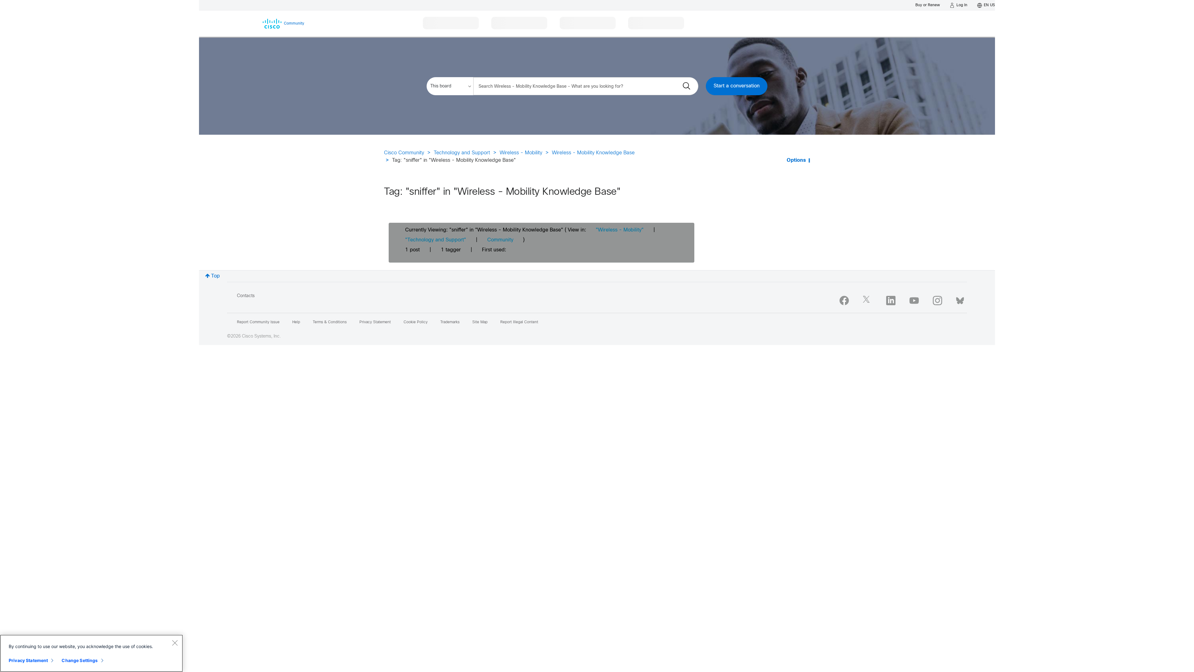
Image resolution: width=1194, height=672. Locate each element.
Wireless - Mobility (521, 153)
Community (500, 240)
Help (296, 322)
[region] (91, 653)
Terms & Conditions (330, 322)
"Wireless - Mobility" (620, 230)
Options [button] (796, 160)
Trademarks (450, 322)
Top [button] (215, 276)
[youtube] (914, 300)
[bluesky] (960, 299)
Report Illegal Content (519, 322)
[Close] (175, 643)
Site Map (480, 322)
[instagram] (937, 300)
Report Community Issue (258, 322)
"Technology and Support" (435, 240)
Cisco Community (404, 153)
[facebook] (844, 300)
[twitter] (867, 300)
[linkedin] (890, 300)
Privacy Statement (28, 660)
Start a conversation (737, 86)
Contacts (246, 296)
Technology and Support (462, 153)
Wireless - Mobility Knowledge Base (593, 153)
